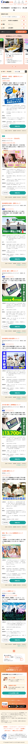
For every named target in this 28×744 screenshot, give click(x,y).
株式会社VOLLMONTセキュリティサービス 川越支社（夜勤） (13, 274)
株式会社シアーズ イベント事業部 (8, 593)
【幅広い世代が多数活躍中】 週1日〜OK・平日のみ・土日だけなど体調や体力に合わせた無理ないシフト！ (14, 348)
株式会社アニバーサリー (7, 535)
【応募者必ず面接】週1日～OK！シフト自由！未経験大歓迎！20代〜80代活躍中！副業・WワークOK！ (13, 213)
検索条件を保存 (21, 31)
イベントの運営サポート (9, 591)
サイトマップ (22, 726)
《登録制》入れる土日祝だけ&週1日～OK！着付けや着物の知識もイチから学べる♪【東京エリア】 (14, 541)
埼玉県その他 (19, 4)
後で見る (6, 126)
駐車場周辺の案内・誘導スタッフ (11, 203)
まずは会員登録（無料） (14, 693)
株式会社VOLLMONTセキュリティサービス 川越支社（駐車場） (14, 206)
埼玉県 (15, 4)
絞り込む (24, 16)
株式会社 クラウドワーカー (7, 140)
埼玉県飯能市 (25, 4)
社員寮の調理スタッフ (8, 471)
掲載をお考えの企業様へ (18, 730)
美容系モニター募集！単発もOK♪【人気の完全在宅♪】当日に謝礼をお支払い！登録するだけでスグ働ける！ (13, 146)
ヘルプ (17, 728)
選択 (24, 20)
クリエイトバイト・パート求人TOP (7, 4)
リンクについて (13, 726)
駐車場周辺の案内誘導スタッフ (10, 338)
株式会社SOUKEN (5, 78)
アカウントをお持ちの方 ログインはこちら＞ (14, 695)
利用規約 (5, 726)
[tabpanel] (14, 51)
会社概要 (23, 728)
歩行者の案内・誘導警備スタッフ (11, 404)
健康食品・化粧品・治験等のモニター (12, 76)
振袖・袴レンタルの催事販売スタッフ (12, 533)
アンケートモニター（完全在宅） (11, 138)
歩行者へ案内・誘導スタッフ (10, 271)
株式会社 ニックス (6, 473)
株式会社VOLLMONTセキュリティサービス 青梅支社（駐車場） (14, 341)
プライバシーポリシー (8, 728)
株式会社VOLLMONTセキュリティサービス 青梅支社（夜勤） (13, 407)
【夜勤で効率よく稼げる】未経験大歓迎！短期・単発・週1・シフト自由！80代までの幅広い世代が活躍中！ (14, 280)
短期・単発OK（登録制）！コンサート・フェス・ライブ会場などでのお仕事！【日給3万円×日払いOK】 (13, 599)
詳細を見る (17, 126)
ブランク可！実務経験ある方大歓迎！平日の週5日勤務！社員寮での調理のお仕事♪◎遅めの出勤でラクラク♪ (13, 479)
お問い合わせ (7, 730)
